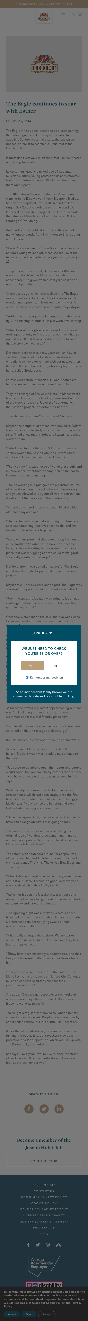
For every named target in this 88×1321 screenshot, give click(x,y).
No (56, 666)
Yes (32, 666)
